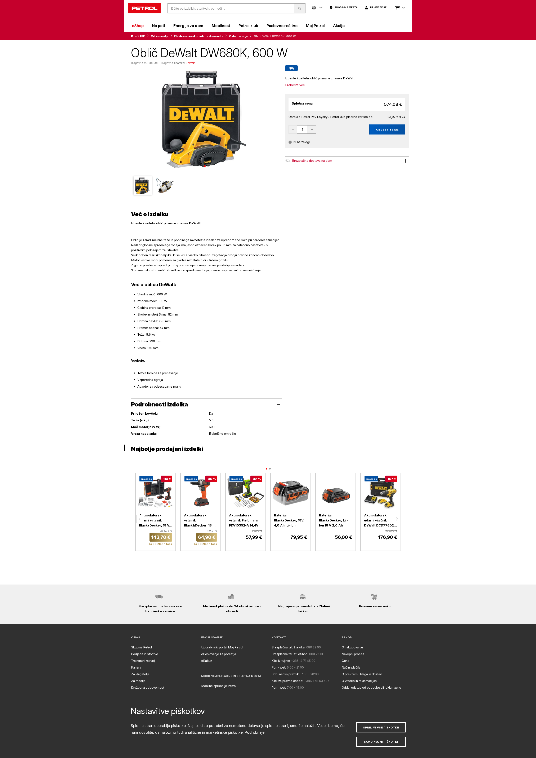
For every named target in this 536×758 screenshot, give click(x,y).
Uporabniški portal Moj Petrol (222, 647)
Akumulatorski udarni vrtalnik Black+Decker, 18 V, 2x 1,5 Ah (154, 520)
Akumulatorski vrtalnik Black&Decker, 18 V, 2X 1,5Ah (200, 520)
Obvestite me (387, 129)
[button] (140, 519)
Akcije (339, 25)
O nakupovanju (352, 647)
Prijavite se (378, 7)
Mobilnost (221, 25)
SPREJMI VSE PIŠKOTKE (381, 727)
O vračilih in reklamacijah (359, 681)
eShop (138, 25)
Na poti (158, 25)
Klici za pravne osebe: (287, 681)
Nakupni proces (353, 654)
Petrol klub (248, 25)
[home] (144, 8)
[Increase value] (312, 129)
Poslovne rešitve (282, 25)
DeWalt (190, 63)
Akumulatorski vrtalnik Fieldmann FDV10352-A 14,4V (243, 520)
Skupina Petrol (141, 647)
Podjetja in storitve (144, 654)
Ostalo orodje (238, 36)
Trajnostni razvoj (143, 661)
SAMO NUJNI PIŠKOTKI (381, 741)
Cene (345, 661)
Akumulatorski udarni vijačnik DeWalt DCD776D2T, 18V (380, 520)
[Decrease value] (293, 129)
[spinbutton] (302, 129)
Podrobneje (254, 732)
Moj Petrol (315, 25)
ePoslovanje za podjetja (218, 654)
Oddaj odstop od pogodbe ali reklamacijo (371, 687)
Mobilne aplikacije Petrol (218, 686)
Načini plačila (351, 667)
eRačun (206, 661)
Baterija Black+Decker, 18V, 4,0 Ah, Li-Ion (289, 520)
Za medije (138, 681)
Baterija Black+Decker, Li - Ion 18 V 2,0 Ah (333, 520)
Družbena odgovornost (147, 687)
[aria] (138, 36)
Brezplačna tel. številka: (288, 647)
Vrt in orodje (159, 36)
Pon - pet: (279, 667)
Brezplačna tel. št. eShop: (290, 654)
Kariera (136, 667)
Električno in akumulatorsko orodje (198, 36)
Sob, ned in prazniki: (286, 674)
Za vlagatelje (140, 674)
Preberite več (295, 85)
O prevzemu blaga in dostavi (362, 674)
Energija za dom (188, 25)
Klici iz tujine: (281, 661)
